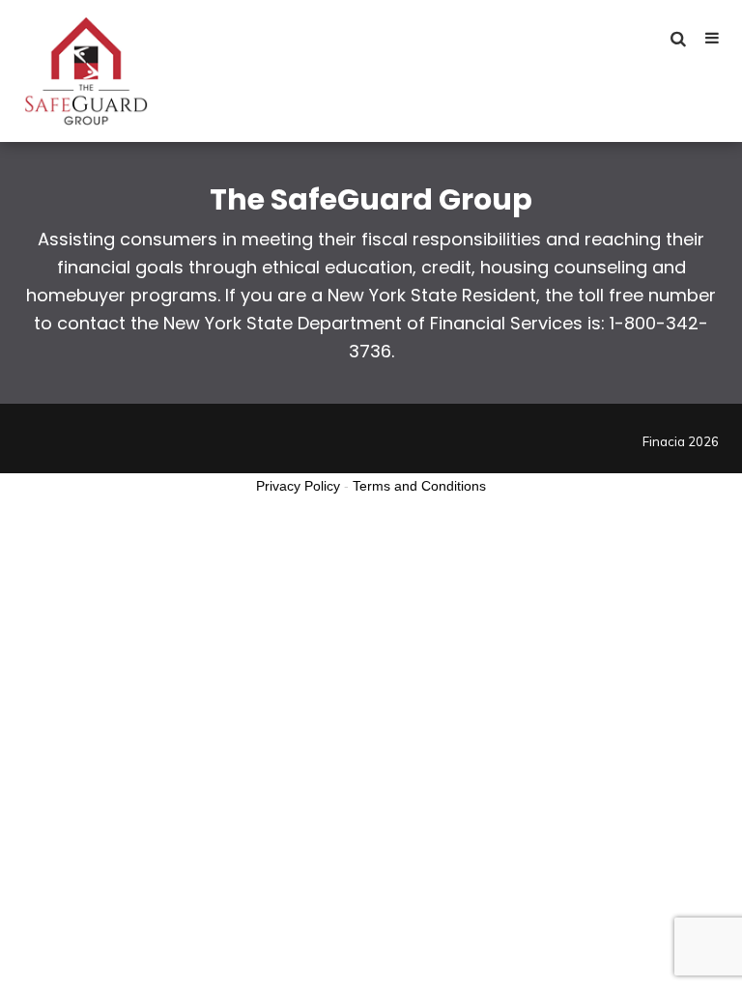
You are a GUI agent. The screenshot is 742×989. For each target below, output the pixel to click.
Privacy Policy (298, 486)
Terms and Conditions (419, 486)
